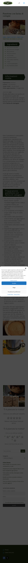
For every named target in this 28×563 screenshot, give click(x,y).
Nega (14, 287)
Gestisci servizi (13, 280)
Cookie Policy (10, 294)
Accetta (14, 283)
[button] (25, 268)
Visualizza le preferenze (14, 292)
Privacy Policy (17, 294)
